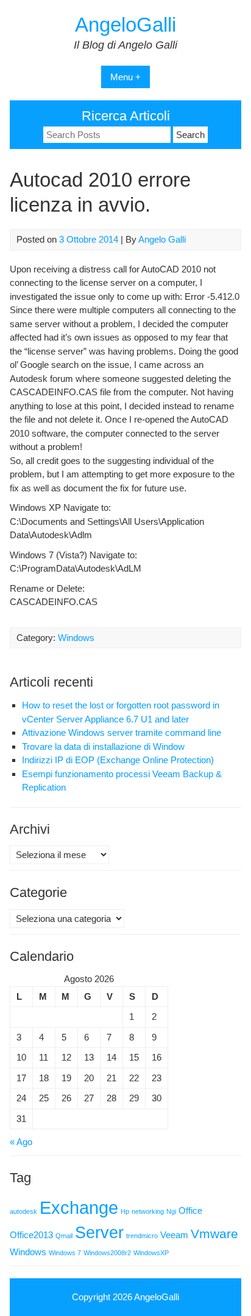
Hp (125, 1211)
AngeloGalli (125, 24)
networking (148, 1211)
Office (190, 1210)
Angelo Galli (162, 239)
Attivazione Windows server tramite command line (121, 732)
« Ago (21, 1142)
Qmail (63, 1235)
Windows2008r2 (107, 1252)
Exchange (79, 1207)
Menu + (125, 77)
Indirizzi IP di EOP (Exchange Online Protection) (118, 760)
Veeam (174, 1235)
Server (99, 1233)
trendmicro (142, 1235)
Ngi (171, 1211)
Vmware (214, 1234)
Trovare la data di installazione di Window (103, 746)
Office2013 (31, 1235)
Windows (76, 637)
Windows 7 (65, 1252)
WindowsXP (151, 1252)
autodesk (23, 1211)
